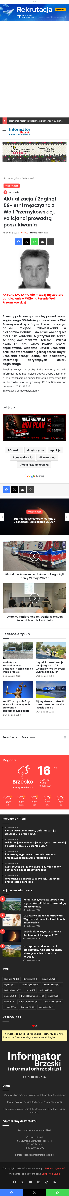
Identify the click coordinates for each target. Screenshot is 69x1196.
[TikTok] (41, 1077)
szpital (10, 1007)
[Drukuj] (50, 241)
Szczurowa (48, 457)
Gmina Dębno (30, 984)
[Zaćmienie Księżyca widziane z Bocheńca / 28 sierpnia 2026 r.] (12, 936)
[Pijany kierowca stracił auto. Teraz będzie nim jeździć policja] (51, 689)
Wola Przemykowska (35, 464)
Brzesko (15, 450)
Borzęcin (30, 979)
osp (30, 990)
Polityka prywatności (55, 1168)
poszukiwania (23, 457)
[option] (34, 516)
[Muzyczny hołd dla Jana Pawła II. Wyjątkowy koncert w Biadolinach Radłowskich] (12, 920)
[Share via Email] (42, 241)
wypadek (46, 1007)
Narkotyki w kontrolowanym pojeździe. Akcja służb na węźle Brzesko (18, 667)
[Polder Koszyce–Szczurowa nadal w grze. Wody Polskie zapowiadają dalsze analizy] (12, 904)
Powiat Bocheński (32, 996)
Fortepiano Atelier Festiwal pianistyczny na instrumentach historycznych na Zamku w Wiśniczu (34, 520)
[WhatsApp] (34, 241)
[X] (26, 241)
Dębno (10, 984)
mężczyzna (36, 450)
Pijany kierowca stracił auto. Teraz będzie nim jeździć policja (50, 704)
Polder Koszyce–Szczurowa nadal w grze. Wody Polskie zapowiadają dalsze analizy (44, 903)
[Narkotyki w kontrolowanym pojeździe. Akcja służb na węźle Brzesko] (18, 650)
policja (56, 450)
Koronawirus (52, 984)
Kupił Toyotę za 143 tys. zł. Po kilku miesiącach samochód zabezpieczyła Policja (17, 706)
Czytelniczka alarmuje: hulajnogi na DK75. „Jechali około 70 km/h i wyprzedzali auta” (50, 667)
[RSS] (45, 1077)
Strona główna (13, 178)
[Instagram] (36, 1077)
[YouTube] (32, 1077)
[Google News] (34, 476)
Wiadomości (29, 178)
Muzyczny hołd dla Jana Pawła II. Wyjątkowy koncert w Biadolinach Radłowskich (44, 919)
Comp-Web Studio (51, 1173)
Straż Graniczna (29, 1001)
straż (9, 1001)
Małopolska (12, 990)
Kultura (34, 510)
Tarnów (27, 1007)
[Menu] (4, 133)
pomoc (10, 996)
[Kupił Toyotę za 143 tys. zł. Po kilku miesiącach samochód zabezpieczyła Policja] (18, 689)
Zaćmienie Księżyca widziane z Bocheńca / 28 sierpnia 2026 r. (42, 933)
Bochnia (11, 979)
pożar (53, 996)
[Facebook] (18, 241)
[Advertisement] (34, 81)
